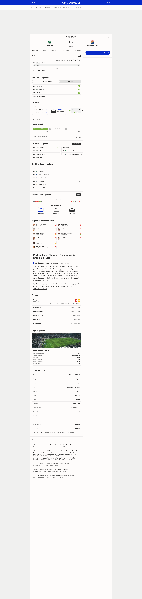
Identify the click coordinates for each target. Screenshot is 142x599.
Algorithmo (70, 81)
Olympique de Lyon (40, 288)
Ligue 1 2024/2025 (71, 36)
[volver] (33, 37)
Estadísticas (66, 50)
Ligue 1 (78, 379)
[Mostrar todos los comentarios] (76, 136)
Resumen (35, 50)
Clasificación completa (39, 96)
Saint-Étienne (66, 286)
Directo (44, 50)
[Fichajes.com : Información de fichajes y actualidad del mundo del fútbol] (71, 3)
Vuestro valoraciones (46, 81)
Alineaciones (54, 50)
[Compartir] (109, 37)
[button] (33, 2)
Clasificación (77, 50)
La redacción (38, 432)
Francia (78, 399)
